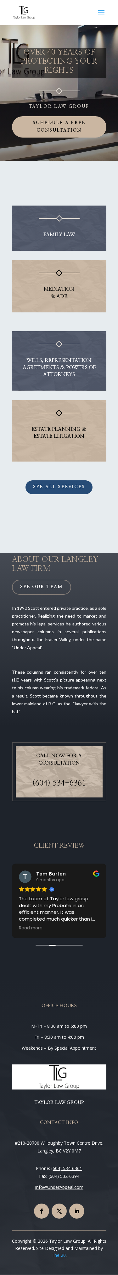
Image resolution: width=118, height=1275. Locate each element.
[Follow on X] (59, 1211)
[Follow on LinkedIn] (76, 1211)
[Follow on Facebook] (41, 1211)
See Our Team (41, 587)
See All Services (59, 487)
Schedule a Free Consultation (59, 127)
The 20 (59, 1255)
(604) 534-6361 (59, 783)
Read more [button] (30, 928)
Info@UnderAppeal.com (59, 1187)
